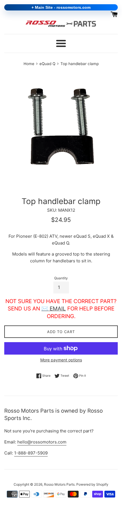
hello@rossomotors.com (41, 442)
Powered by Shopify (92, 484)
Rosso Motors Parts (59, 484)
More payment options (61, 359)
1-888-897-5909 (31, 453)
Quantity (61, 278)
